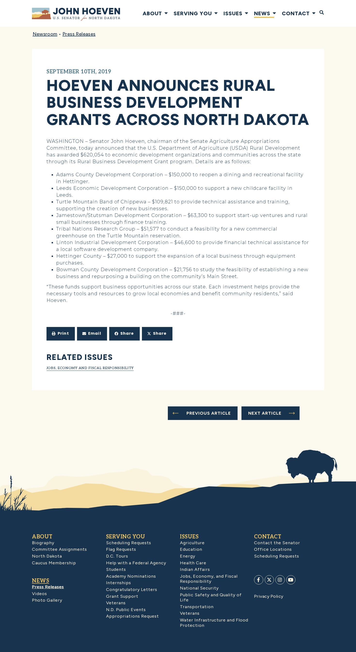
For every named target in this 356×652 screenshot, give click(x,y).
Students (116, 569)
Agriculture (192, 542)
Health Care (193, 563)
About (152, 13)
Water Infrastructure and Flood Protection (214, 622)
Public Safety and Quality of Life (211, 597)
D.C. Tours (117, 556)
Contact (296, 13)
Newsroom (45, 34)
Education (191, 549)
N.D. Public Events (126, 609)
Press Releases (79, 34)
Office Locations (273, 549)
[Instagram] (280, 579)
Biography (43, 542)
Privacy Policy (268, 596)
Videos (39, 593)
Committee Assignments (59, 549)
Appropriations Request (132, 616)
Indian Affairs (195, 569)
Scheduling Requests (128, 542)
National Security (199, 588)
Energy (187, 556)
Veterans (116, 602)
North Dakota (47, 556)
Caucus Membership (54, 563)
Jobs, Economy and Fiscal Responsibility (90, 368)
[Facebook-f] (258, 579)
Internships (118, 582)
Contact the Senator (277, 542)
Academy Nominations (131, 576)
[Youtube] (290, 579)
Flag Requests (121, 549)
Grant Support (122, 596)
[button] (60, 334)
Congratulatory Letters (131, 589)
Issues (233, 13)
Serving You (193, 13)
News (262, 13)
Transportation (197, 606)
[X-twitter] (269, 579)
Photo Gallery (47, 600)
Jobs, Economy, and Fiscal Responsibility (209, 579)
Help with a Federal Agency (136, 563)
